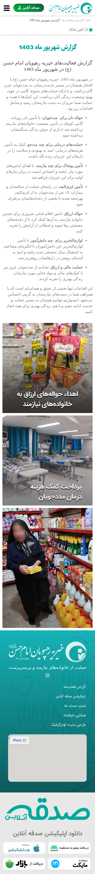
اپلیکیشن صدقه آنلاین (71, 696)
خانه (88, 20)
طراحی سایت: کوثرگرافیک (68, 725)
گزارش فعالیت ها (73, 20)
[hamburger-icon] (6, 8)
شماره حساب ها (75, 706)
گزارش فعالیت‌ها (75, 687)
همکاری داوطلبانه (74, 715)
